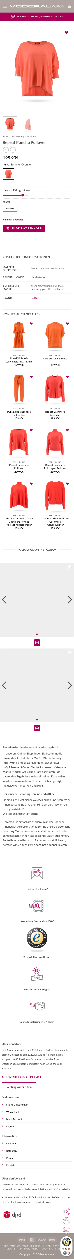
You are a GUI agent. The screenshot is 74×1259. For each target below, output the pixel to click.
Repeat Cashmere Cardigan (55, 413)
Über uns (11, 1143)
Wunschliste (13, 1111)
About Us (9, 1246)
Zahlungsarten (29, 1248)
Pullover (32, 136)
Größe (6, 202)
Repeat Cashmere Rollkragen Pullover (55, 467)
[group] (37, 600)
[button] (5, 6)
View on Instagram (37, 642)
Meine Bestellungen (17, 1104)
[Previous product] (13, 150)
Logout (10, 1126)
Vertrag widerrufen (19, 1087)
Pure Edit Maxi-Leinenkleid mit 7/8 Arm (19, 360)
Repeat (34, 297)
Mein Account (14, 1119)
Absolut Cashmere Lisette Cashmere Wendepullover (55, 521)
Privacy (10, 1157)
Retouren (11, 1150)
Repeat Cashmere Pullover (19, 467)
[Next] (65, 71)
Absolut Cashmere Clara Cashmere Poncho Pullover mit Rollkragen (19, 521)
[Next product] (6, 150)
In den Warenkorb (27, 228)
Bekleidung (17, 136)
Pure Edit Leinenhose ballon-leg (19, 413)
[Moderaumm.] (37, 6)
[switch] (66, 1253)
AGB (48, 1246)
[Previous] (8, 71)
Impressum (37, 1246)
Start (5, 136)
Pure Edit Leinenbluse (55, 358)
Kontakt (10, 1165)
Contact (22, 1246)
